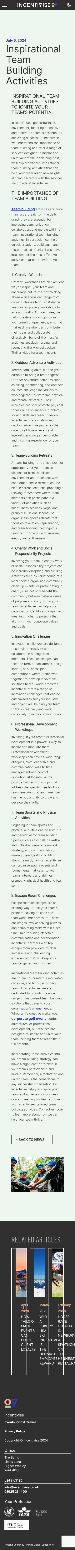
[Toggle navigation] (4, 5)
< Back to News (30, 1140)
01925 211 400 (15, 1491)
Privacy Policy (14, 1431)
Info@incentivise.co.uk (21, 1487)
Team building (23, 209)
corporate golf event (28, 1019)
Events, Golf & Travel (20, 1422)
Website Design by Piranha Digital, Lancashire (29, 1545)
